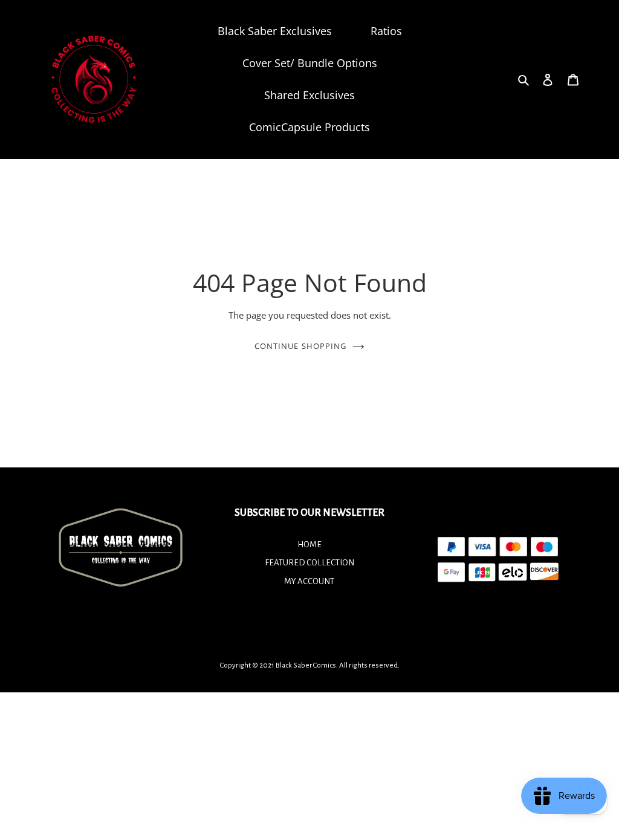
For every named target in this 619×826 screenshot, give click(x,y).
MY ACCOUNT (309, 581)
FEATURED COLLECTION (309, 562)
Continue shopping (300, 345)
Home (309, 544)
